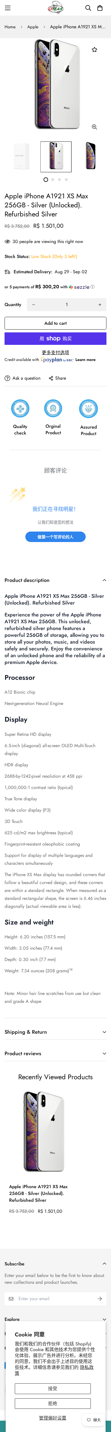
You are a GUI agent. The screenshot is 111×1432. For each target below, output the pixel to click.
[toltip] (94, 127)
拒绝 (52, 1403)
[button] (55, 287)
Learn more (85, 359)
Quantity (13, 304)
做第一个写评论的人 (55, 536)
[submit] (99, 1298)
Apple (32, 27)
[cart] (99, 7)
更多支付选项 (55, 352)
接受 (52, 1388)
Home (10, 27)
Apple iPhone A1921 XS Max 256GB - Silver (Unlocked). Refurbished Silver (38, 1193)
